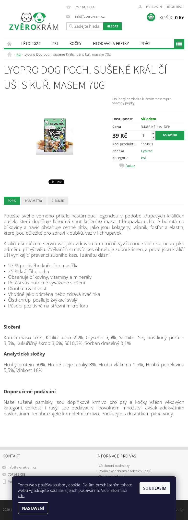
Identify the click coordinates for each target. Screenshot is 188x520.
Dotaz (130, 166)
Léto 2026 (31, 43)
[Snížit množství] (153, 137)
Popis (12, 201)
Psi (55, 43)
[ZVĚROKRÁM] (33, 21)
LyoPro (146, 151)
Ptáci (146, 43)
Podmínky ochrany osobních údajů (125, 471)
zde (21, 495)
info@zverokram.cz (22, 467)
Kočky (76, 43)
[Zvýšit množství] (153, 133)
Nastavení (33, 508)
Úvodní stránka (9, 43)
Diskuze (57, 201)
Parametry (34, 201)
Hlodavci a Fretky (111, 43)
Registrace (175, 7)
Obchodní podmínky (114, 465)
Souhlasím (154, 488)
